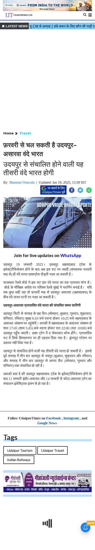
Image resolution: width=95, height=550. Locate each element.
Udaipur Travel (52, 450)
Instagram (71, 418)
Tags (10, 437)
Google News (47, 423)
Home (8, 133)
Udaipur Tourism (19, 450)
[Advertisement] (47, 80)
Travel (25, 133)
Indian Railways (18, 460)
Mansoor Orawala (21, 182)
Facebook (53, 418)
